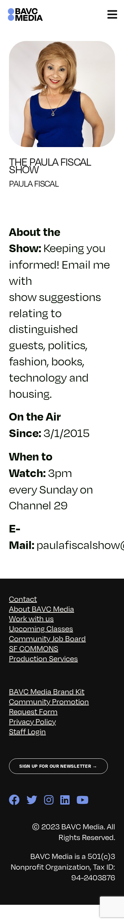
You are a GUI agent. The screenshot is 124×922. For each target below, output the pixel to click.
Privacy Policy (32, 721)
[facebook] (14, 800)
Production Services (43, 658)
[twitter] (32, 800)
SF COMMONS (33, 648)
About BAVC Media (41, 608)
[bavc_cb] (25, 11)
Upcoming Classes (41, 628)
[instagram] (48, 800)
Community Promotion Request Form (49, 706)
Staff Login (27, 731)
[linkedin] (65, 800)
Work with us (31, 618)
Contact (23, 598)
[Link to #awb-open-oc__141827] (112, 14)
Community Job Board (47, 638)
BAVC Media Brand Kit (46, 691)
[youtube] (82, 800)
